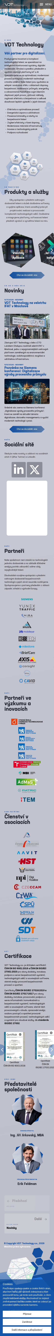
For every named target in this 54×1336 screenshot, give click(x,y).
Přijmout (27, 1314)
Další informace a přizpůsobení (27, 1330)
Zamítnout (27, 1322)
